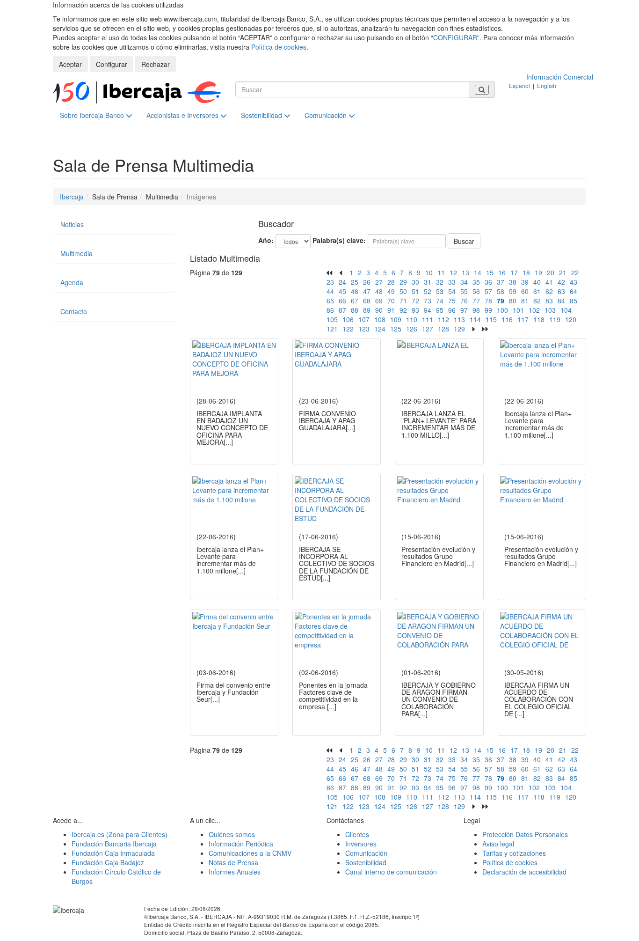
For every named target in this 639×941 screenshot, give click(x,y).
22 (575, 272)
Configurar (111, 64)
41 (549, 282)
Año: (266, 240)
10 (429, 272)
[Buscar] (482, 90)
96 (452, 310)
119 (554, 319)
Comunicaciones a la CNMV (250, 853)
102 (534, 310)
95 (439, 310)
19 (538, 272)
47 (366, 291)
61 (537, 291)
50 (403, 291)
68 (366, 300)
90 (379, 310)
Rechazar (155, 64)
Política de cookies (278, 46)
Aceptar (70, 64)
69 (379, 300)
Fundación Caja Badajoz (108, 862)
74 (439, 300)
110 (411, 319)
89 (366, 310)
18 (526, 272)
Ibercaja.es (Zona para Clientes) (119, 834)
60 (525, 291)
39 (525, 282)
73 (427, 300)
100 (502, 310)
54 (452, 291)
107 (364, 319)
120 (570, 319)
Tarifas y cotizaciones (514, 853)
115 (491, 319)
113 (459, 319)
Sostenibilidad (262, 115)
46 (354, 291)
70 (391, 300)
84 (561, 300)
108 (379, 319)
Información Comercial (559, 76)
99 (488, 310)
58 (500, 291)
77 (476, 300)
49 (391, 291)
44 (330, 291)
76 (464, 300)
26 (366, 282)
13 (465, 272)
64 (573, 291)
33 (452, 282)
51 (415, 291)
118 (539, 319)
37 (500, 282)
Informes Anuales (235, 871)
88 (354, 310)
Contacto (73, 311)
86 (330, 310)
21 (562, 272)
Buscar (464, 241)
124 (379, 328)
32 (439, 282)
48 (379, 291)
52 (427, 291)
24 (342, 282)
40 (537, 282)
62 (549, 291)
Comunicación (327, 115)
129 (459, 328)
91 (391, 310)
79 (500, 300)
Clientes (357, 834)
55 (464, 291)
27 (379, 282)
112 (443, 319)
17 (514, 272)
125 (395, 328)
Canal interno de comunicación (391, 871)
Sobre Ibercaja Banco (93, 115)
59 (512, 291)
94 (427, 310)
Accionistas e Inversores (183, 115)
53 (439, 291)
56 (476, 291)
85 (573, 300)
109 (395, 319)
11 (441, 272)
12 (453, 272)
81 (525, 300)
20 (550, 272)
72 (415, 300)
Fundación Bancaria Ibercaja (114, 843)
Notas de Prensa (233, 862)
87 (342, 310)
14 (477, 272)
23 (330, 282)
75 (452, 300)
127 (427, 328)
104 (566, 310)
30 (415, 282)
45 (342, 291)
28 (391, 282)
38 (512, 282)
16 (502, 272)
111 (427, 319)
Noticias (72, 224)
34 (464, 282)
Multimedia (76, 253)
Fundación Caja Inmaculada (113, 853)
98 (476, 310)
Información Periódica (241, 843)
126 (411, 328)
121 (332, 328)
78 (488, 300)
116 (507, 319)
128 (443, 328)
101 (518, 310)
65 (330, 300)
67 (354, 300)
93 (415, 310)
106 (348, 319)
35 (476, 282)
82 (537, 300)
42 (561, 282)
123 (364, 328)
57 (488, 291)
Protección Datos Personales (525, 834)
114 (475, 319)
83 (549, 300)
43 (573, 282)
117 (523, 319)
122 (348, 328)
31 (427, 282)
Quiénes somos (232, 834)
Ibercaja (72, 196)
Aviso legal (498, 843)
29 (403, 282)
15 (490, 272)
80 (512, 300)
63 (561, 291)
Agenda (71, 282)
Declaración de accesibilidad (524, 871)
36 (488, 282)
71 (403, 300)
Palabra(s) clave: (339, 240)
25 (354, 282)
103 (550, 310)
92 (403, 310)
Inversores (361, 843)
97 (464, 310)
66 (342, 300)
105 (332, 319)
